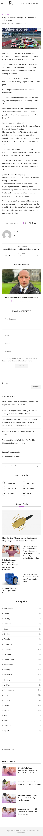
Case (22, 629)
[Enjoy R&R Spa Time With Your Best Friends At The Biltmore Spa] (9, 812)
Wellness (22, 726)
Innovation (22, 675)
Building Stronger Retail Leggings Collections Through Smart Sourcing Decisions (10, 565)
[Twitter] (24, 3)
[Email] (34, 3)
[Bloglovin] (37, 3)
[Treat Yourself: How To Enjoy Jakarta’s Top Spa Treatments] (9, 785)
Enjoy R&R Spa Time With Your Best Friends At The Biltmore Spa (27, 811)
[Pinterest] (29, 3)
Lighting (22, 685)
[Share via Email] (35, 223)
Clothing (22, 634)
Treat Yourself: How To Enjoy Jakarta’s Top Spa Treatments (29, 783)
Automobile (22, 608)
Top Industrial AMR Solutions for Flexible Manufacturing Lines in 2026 (31, 578)
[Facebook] (21, 3)
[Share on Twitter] (30, 223)
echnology (22, 644)
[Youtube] (31, 3)
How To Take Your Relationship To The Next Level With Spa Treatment (28, 770)
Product (22, 710)
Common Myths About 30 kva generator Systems (10, 590)
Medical (22, 700)
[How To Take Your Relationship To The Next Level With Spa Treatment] (9, 771)
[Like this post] (25, 223)
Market (22, 695)
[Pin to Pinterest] (32, 223)
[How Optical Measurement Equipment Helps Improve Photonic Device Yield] (21, 522)
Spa (22, 715)
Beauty (22, 614)
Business (22, 624)
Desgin (22, 639)
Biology (22, 619)
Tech (22, 721)
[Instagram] (26, 3)
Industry (22, 670)
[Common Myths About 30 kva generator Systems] (11, 579)
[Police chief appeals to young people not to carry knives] (21, 281)
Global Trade (22, 659)
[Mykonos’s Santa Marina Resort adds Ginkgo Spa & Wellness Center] (9, 798)
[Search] (41, 3)
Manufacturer (22, 690)
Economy (22, 649)
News (22, 705)
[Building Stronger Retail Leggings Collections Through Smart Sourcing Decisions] (11, 551)
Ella (11, 24)
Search (5, 383)
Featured (22, 654)
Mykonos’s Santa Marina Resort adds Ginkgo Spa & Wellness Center (28, 798)
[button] (4, 285)
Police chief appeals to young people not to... (21, 297)
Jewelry (22, 680)
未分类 (22, 731)
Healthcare (22, 664)
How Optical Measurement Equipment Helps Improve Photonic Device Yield (19, 539)
